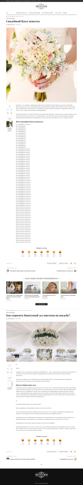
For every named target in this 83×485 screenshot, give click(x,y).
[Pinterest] (7, 113)
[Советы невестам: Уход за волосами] (50, 287)
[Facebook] (7, 109)
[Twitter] (11, 109)
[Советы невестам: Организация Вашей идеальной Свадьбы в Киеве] (14, 287)
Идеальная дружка (11, 24)
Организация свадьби (13, 292)
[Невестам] (41, 6)
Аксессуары (28, 289)
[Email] (11, 113)
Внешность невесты (31, 290)
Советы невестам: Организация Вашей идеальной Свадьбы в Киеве (14, 297)
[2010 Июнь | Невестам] (9, 383)
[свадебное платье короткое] (9, 124)
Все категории (10, 18)
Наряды (72, 292)
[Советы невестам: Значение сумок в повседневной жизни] (32, 287)
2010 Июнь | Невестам (9, 388)
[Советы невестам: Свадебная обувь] (69, 287)
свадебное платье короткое (9, 129)
